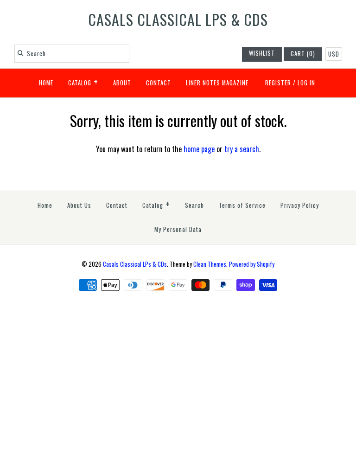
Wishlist (262, 53)
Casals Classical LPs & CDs (135, 264)
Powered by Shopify (251, 264)
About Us (79, 205)
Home (46, 82)
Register (278, 82)
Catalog (83, 81)
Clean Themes (209, 264)
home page (199, 148)
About (122, 82)
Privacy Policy (299, 205)
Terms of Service (242, 205)
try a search (241, 148)
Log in (306, 82)
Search (194, 205)
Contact (158, 82)
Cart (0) (303, 53)
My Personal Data (178, 229)
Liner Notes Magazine (217, 82)
